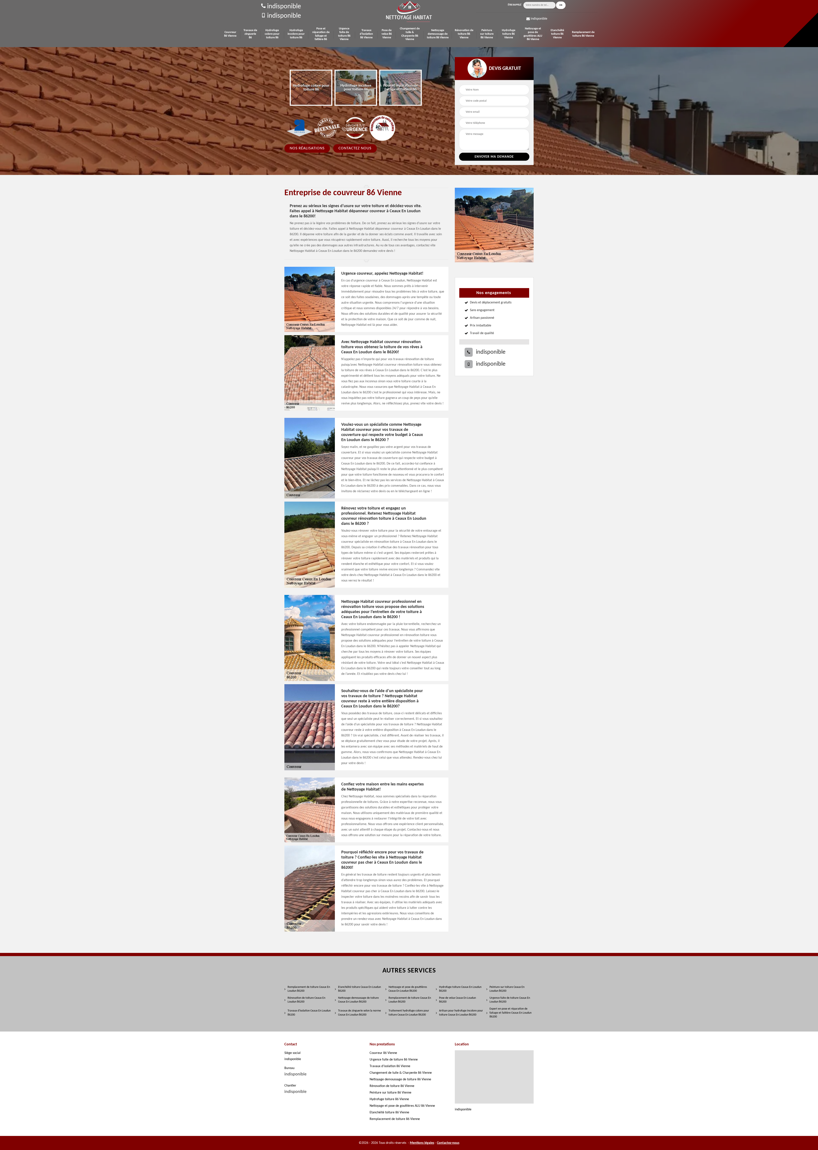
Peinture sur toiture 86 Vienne (487, 34)
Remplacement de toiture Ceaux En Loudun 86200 (309, 989)
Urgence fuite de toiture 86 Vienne (344, 34)
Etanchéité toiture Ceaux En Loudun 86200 (359, 989)
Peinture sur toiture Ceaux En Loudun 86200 (507, 989)
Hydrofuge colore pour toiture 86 (272, 34)
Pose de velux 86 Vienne (387, 34)
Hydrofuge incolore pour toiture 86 (296, 34)
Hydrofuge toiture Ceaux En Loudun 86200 (460, 989)
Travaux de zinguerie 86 (250, 34)
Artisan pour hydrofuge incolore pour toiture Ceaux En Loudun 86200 (461, 1012)
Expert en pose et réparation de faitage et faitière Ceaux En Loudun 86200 (510, 1012)
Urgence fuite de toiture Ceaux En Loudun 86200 (510, 999)
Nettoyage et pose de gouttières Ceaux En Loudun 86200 (408, 989)
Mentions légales (422, 1143)
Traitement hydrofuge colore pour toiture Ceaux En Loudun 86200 (409, 1012)
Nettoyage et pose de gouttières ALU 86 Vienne (533, 34)
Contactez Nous (355, 148)
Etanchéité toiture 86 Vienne (557, 34)
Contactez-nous (448, 1143)
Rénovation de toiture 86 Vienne (464, 34)
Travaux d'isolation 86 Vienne (366, 34)
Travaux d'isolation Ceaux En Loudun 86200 (309, 1012)
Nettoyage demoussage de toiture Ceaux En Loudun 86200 (358, 999)
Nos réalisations (307, 148)
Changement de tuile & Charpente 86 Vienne (410, 34)
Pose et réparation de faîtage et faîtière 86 (321, 34)
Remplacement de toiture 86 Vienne (583, 34)
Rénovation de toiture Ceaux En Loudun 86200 (306, 999)
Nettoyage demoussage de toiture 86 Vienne (438, 34)
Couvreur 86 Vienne (230, 34)
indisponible (283, 6)
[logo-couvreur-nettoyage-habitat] (409, 11)
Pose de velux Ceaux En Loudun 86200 (457, 999)
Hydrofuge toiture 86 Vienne (508, 34)
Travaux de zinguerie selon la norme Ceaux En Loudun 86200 (359, 1012)
